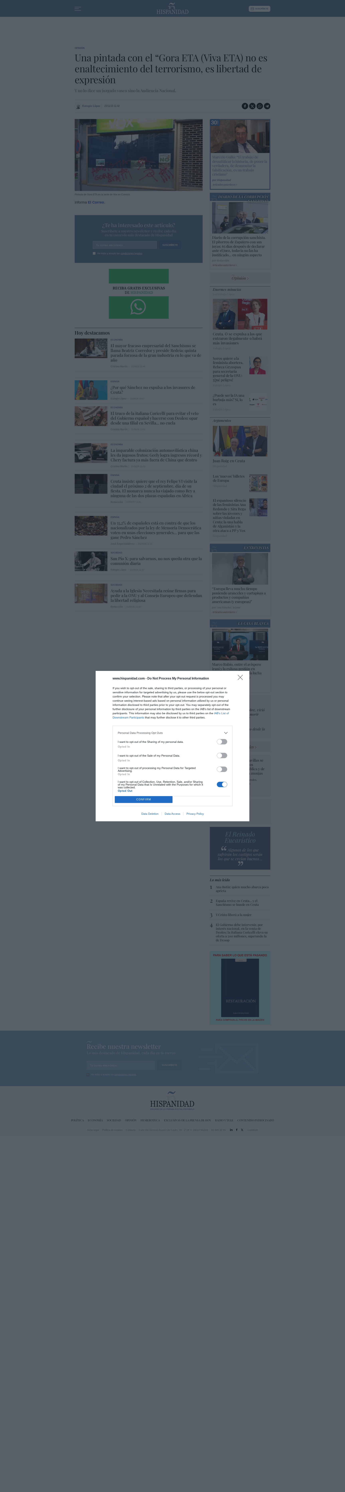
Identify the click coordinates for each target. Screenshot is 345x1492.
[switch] (222, 741)
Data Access (172, 813)
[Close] (241, 678)
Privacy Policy (195, 813)
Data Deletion (150, 813)
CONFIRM (143, 799)
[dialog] (172, 746)
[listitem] (172, 733)
